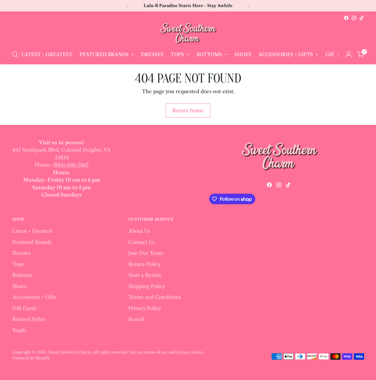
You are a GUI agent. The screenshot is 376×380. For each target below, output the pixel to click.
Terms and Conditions (154, 297)
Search (136, 319)
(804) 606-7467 (70, 165)
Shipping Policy (146, 286)
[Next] (248, 5)
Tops (18, 264)
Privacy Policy (144, 308)
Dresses (21, 253)
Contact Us (141, 242)
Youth (19, 330)
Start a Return (145, 275)
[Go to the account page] (349, 54)
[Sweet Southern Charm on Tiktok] (361, 18)
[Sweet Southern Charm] (188, 33)
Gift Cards (24, 308)
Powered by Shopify (31, 358)
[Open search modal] (15, 54)
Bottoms (22, 275)
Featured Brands (31, 242)
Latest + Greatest (32, 231)
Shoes (19, 286)
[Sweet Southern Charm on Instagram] (354, 18)
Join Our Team (145, 253)
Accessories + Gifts (34, 297)
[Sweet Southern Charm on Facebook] (346, 18)
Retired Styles (28, 319)
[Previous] (127, 5)
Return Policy (144, 264)
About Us (139, 231)
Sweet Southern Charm (69, 352)
